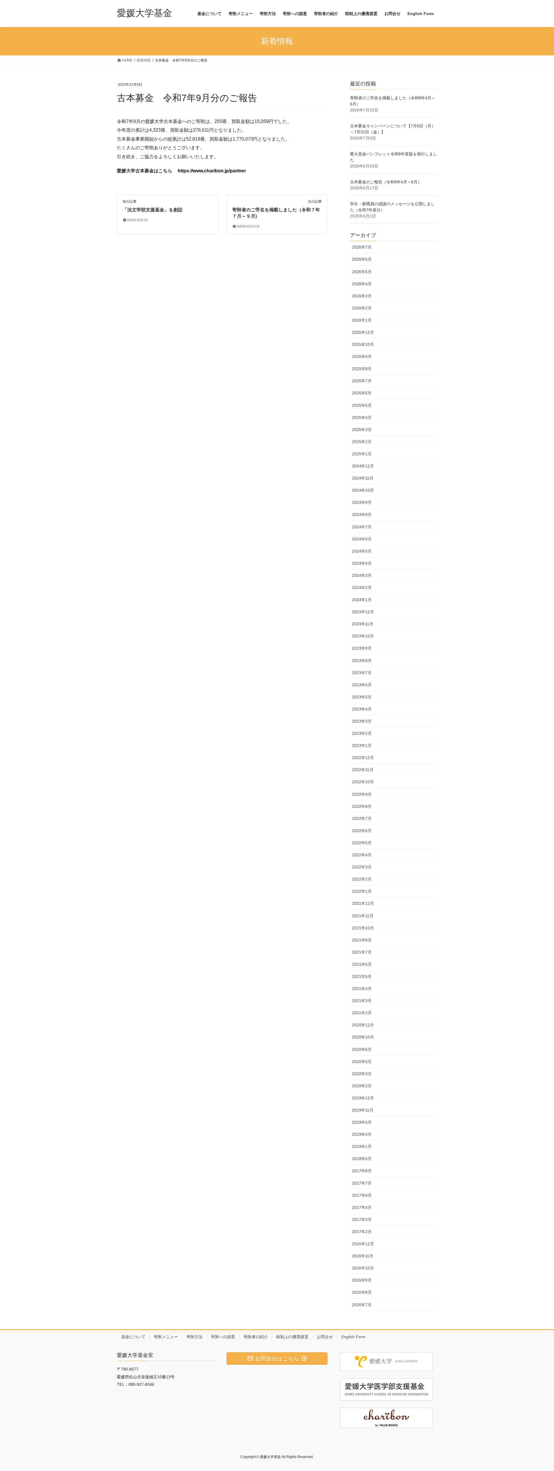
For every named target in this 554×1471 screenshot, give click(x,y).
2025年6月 (362, 393)
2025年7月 (362, 381)
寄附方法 (194, 1336)
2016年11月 (362, 1256)
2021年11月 (362, 915)
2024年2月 (362, 587)
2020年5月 (362, 1061)
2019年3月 (362, 1134)
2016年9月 (362, 1280)
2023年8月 (362, 660)
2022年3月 (362, 867)
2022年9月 (362, 794)
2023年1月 (362, 745)
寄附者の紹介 (256, 1336)
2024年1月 (362, 599)
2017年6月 (362, 1195)
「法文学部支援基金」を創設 (153, 209)
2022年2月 (362, 879)
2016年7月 (362, 1304)
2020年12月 (363, 1025)
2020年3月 (362, 1073)
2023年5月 (362, 697)
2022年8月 (362, 806)
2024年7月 (362, 527)
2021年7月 (362, 952)
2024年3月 (362, 575)
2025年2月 (362, 441)
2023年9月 (362, 648)
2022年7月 (362, 818)
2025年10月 (363, 344)
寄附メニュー (166, 1336)
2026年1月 (362, 320)
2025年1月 (362, 454)
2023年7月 (362, 672)
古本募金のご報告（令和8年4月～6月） (386, 182)
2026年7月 (362, 247)
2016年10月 (363, 1268)
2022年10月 (363, 782)
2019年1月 (362, 1146)
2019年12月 (363, 1098)
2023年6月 (362, 685)
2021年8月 (362, 940)
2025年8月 (362, 368)
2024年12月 (363, 466)
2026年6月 (362, 259)
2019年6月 (362, 1122)
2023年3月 (362, 721)
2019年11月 (362, 1110)
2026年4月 (362, 283)
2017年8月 (362, 1170)
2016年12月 (363, 1243)
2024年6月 (362, 539)
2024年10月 (363, 490)
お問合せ (325, 1336)
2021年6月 (362, 964)
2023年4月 (362, 709)
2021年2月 (362, 1013)
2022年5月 (362, 842)
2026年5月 (362, 271)
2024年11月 (362, 478)
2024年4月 (362, 563)
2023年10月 (363, 636)
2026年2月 (362, 308)
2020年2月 (362, 1086)
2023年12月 (363, 611)
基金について (133, 1336)
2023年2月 (362, 733)
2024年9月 (362, 502)
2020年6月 (362, 1049)
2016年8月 (362, 1292)
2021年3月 (362, 1000)
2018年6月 (362, 1158)
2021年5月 (362, 976)
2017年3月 (362, 1219)
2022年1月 (362, 891)
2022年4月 (362, 855)
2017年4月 (362, 1207)
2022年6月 (362, 830)
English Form (353, 1336)
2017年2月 (362, 1231)
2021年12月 (363, 903)
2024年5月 (362, 551)
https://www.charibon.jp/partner (212, 170)
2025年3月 (362, 429)
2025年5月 (362, 405)
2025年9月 (362, 356)
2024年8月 (362, 514)
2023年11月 (362, 624)
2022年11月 (362, 769)
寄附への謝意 (223, 1336)
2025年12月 (363, 332)
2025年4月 (362, 417)
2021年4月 (362, 988)
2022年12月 (363, 757)
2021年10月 (363, 928)
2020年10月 (363, 1037)
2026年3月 (362, 296)
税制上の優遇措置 (292, 1336)
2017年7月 (362, 1183)
